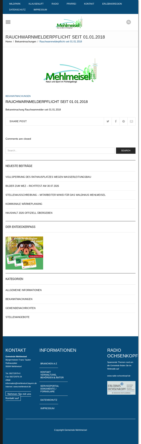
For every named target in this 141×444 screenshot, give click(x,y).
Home (9, 41)
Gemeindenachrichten (20, 308)
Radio (55, 4)
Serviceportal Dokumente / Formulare (49, 388)
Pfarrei (71, 4)
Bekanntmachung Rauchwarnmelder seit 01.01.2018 (33, 109)
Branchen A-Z (48, 363)
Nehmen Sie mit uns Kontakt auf (18, 396)
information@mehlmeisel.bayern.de (21, 383)
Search (125, 150)
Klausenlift (36, 4)
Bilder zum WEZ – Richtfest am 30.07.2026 (32, 186)
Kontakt (89, 4)
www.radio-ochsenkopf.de (118, 376)
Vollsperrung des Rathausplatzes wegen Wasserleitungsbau (48, 177)
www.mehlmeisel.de (22, 386)
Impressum (40, 9)
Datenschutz (17, 9)
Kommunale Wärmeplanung (24, 204)
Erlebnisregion (112, 4)
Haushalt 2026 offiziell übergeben (29, 213)
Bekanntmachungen (25, 41)
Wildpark (15, 4)
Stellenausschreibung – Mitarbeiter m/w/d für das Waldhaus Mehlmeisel (56, 195)
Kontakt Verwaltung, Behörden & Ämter (52, 374)
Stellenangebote (18, 317)
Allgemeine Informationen (23, 290)
